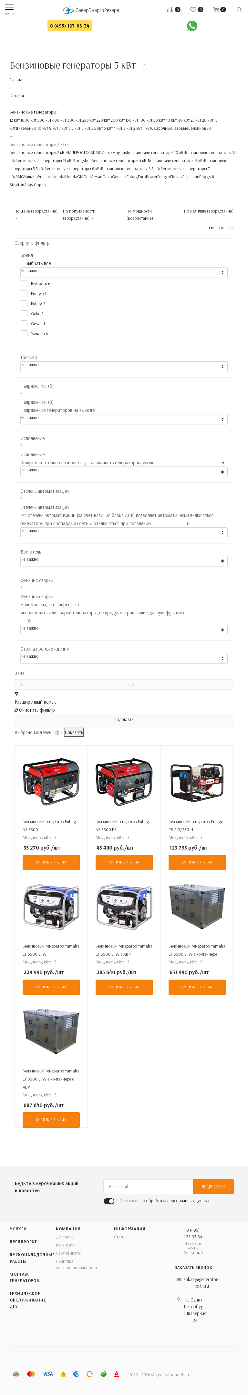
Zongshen (82, 160)
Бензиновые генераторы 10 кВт (156, 152)
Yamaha (31, 176)
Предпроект (23, 1241)
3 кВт (127, 128)
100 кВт (145, 120)
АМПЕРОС (75, 152)
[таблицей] (231, 228)
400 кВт (58, 120)
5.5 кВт (96, 128)
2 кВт (137, 128)
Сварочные (161, 128)
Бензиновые (200, 128)
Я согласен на (164, 1200)
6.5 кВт (73, 128)
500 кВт (43, 120)
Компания (68, 1228)
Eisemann (190, 176)
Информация (129, 1228)
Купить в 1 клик (51, 862)
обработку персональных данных (178, 1200)
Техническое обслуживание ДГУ (28, 1300)
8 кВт (53, 128)
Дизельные (26, 128)
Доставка (65, 1236)
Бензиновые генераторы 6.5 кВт (130, 168)
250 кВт (88, 120)
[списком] (221, 228)
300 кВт (73, 120)
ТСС (87, 152)
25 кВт (195, 120)
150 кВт (131, 120)
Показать (74, 732)
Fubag (132, 176)
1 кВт (146, 128)
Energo (163, 176)
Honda (71, 176)
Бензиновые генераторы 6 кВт (73, 168)
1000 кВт (28, 120)
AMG (20, 176)
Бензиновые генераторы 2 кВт (38, 152)
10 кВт (42, 128)
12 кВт (15, 120)
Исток (107, 152)
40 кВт (171, 120)
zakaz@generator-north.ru (201, 1282)
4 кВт (117, 128)
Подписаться (214, 1186)
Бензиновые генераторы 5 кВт (176, 160)
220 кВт (103, 120)
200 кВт (117, 120)
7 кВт (62, 128)
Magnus (119, 152)
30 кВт (183, 120)
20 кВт (207, 120)
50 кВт (158, 120)
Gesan (96, 176)
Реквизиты (66, 1244)
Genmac (119, 176)
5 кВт (108, 128)
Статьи (120, 1236)
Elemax (176, 176)
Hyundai (58, 176)
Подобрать (123, 720)
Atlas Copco (35, 184)
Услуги (18, 1228)
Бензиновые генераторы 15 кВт (44, 160)
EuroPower (147, 176)
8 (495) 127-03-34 (69, 26)
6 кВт (85, 128)
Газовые (180, 128)
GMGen (84, 176)
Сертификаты (68, 1253)
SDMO (96, 152)
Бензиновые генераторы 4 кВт (120, 160)
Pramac (44, 176)
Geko (107, 176)
